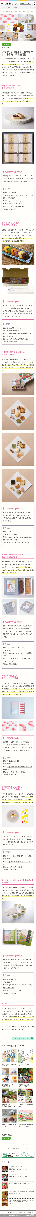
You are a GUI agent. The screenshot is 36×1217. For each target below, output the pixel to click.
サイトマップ (30, 1212)
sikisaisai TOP (18, 1148)
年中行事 (29, 7)
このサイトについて (8, 1212)
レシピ (15, 7)
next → (24, 1144)
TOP (3, 11)
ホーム (3, 7)
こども (9, 7)
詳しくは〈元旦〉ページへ (22, 1038)
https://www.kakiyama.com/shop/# (19, 537)
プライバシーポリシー (19, 1212)
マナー (22, 7)
